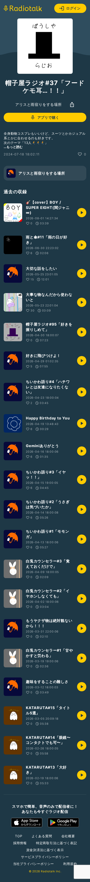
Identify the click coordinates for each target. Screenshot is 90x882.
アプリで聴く (48, 117)
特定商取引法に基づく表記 (56, 843)
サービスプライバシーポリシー (45, 857)
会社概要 (68, 836)
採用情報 (20, 843)
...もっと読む (13, 147)
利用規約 (70, 864)
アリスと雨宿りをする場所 (38, 104)
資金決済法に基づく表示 (45, 850)
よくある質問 (42, 836)
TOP (18, 836)
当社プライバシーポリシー (33, 864)
